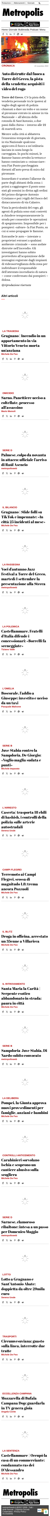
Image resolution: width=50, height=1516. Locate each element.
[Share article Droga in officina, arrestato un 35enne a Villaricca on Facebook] (3, 950)
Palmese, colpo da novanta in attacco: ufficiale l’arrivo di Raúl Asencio (24, 459)
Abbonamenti (19, 3)
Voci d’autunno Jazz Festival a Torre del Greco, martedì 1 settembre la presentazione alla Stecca (23, 576)
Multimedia (23, 29)
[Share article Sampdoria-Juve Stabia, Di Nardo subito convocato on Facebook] (3, 1064)
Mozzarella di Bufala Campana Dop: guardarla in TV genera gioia (23, 1403)
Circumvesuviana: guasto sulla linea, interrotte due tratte (23, 1345)
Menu (42, 29)
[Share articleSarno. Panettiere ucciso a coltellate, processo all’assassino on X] (7, 416)
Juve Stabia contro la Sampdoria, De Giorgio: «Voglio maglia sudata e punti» (21, 757)
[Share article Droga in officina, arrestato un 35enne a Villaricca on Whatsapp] (19, 950)
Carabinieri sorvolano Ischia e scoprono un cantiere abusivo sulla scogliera (20, 1167)
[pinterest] (14, 34)
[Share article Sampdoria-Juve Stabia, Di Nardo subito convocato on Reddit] (23, 1064)
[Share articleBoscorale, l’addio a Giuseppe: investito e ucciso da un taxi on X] (7, 711)
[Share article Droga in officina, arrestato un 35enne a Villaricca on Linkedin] (11, 950)
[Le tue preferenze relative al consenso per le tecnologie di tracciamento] (46, 1512)
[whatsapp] (18, 34)
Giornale (31, 3)
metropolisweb (9, 468)
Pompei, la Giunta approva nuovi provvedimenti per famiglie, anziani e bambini (24, 1107)
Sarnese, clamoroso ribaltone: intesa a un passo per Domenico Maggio (24, 1226)
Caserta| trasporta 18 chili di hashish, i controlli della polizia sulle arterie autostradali (24, 819)
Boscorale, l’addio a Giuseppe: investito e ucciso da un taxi (24, 698)
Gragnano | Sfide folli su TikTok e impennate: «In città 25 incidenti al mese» (23, 516)
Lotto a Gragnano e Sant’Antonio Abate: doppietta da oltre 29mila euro (23, 1286)
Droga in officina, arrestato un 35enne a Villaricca (24, 939)
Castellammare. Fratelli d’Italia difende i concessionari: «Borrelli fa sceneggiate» (23, 638)
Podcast (34, 29)
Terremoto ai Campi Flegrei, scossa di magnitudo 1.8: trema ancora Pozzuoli (19, 881)
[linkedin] (10, 34)
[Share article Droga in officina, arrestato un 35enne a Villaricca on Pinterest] (15, 950)
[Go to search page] (39, 3)
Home (5, 29)
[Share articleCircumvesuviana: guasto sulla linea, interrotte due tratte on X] (7, 1359)
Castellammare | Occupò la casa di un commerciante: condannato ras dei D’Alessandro (24, 1462)
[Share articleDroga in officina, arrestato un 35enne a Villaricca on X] (7, 950)
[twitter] (6, 34)
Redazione (6, 3)
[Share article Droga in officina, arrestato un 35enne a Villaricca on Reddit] (23, 950)
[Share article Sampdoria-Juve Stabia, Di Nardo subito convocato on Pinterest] (15, 1064)
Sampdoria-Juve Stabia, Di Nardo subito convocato (24, 1053)
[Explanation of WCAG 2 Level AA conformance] (42, 1512)
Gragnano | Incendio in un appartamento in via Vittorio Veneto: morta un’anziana (23, 343)
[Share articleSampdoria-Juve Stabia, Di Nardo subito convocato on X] (7, 1064)
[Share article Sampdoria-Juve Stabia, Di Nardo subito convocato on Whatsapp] (19, 1064)
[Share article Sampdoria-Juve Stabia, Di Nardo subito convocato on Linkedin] (11, 1064)
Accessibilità (7, 1514)
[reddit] (21, 34)
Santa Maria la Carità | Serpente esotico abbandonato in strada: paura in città (21, 996)
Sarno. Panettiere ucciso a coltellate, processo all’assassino (23, 402)
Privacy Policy (20, 1512)
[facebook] (3, 34)
